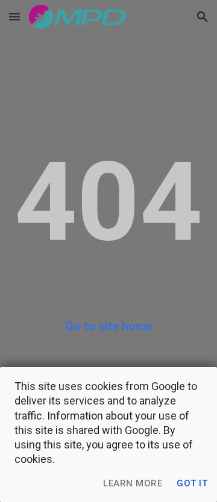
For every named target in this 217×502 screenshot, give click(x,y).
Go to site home (109, 326)
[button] (14, 16)
